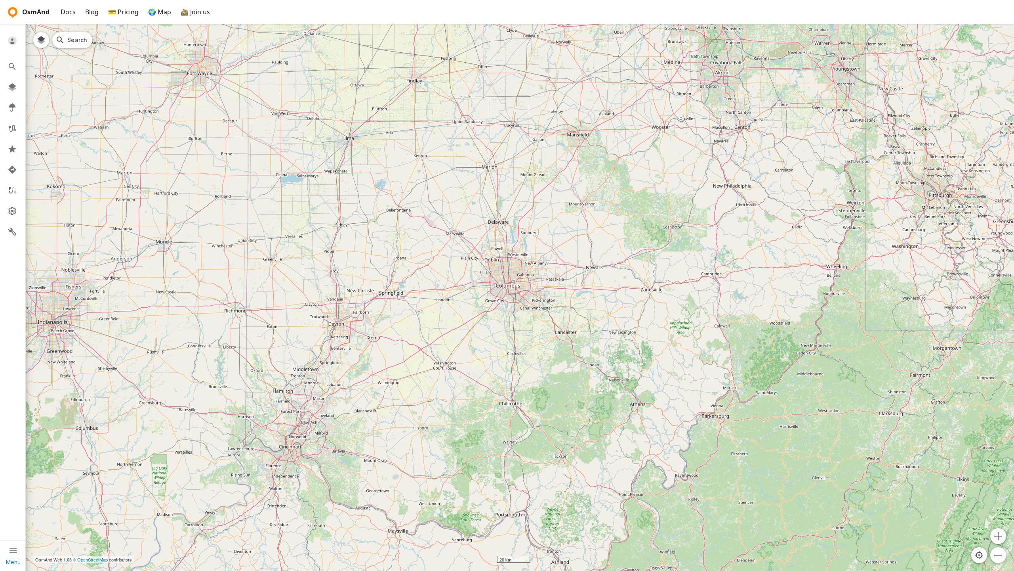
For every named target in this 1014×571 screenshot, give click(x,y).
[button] (998, 536)
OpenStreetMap (92, 559)
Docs (68, 12)
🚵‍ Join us (195, 12)
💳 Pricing (123, 12)
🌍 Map (159, 12)
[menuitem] (12, 40)
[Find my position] (979, 555)
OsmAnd (36, 12)
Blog (92, 12)
